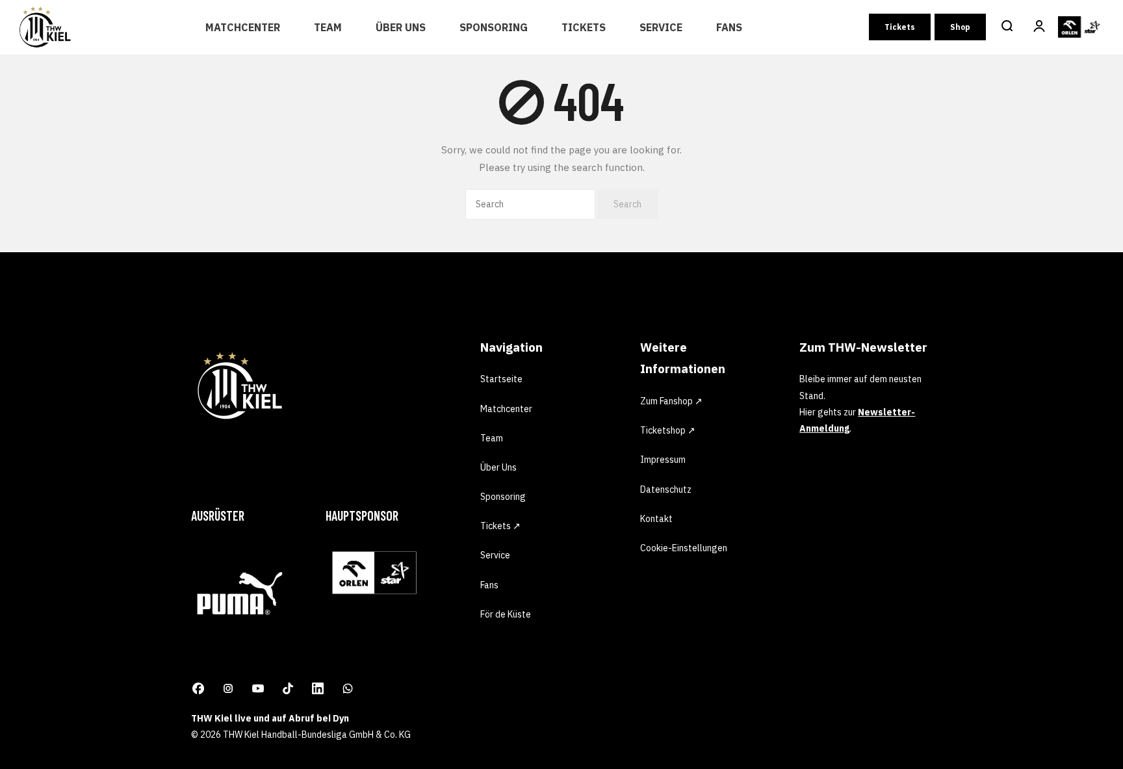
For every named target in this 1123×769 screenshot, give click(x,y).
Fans (729, 27)
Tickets (584, 27)
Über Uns (401, 27)
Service (660, 27)
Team (328, 27)
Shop (960, 27)
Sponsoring (493, 27)
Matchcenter (242, 27)
